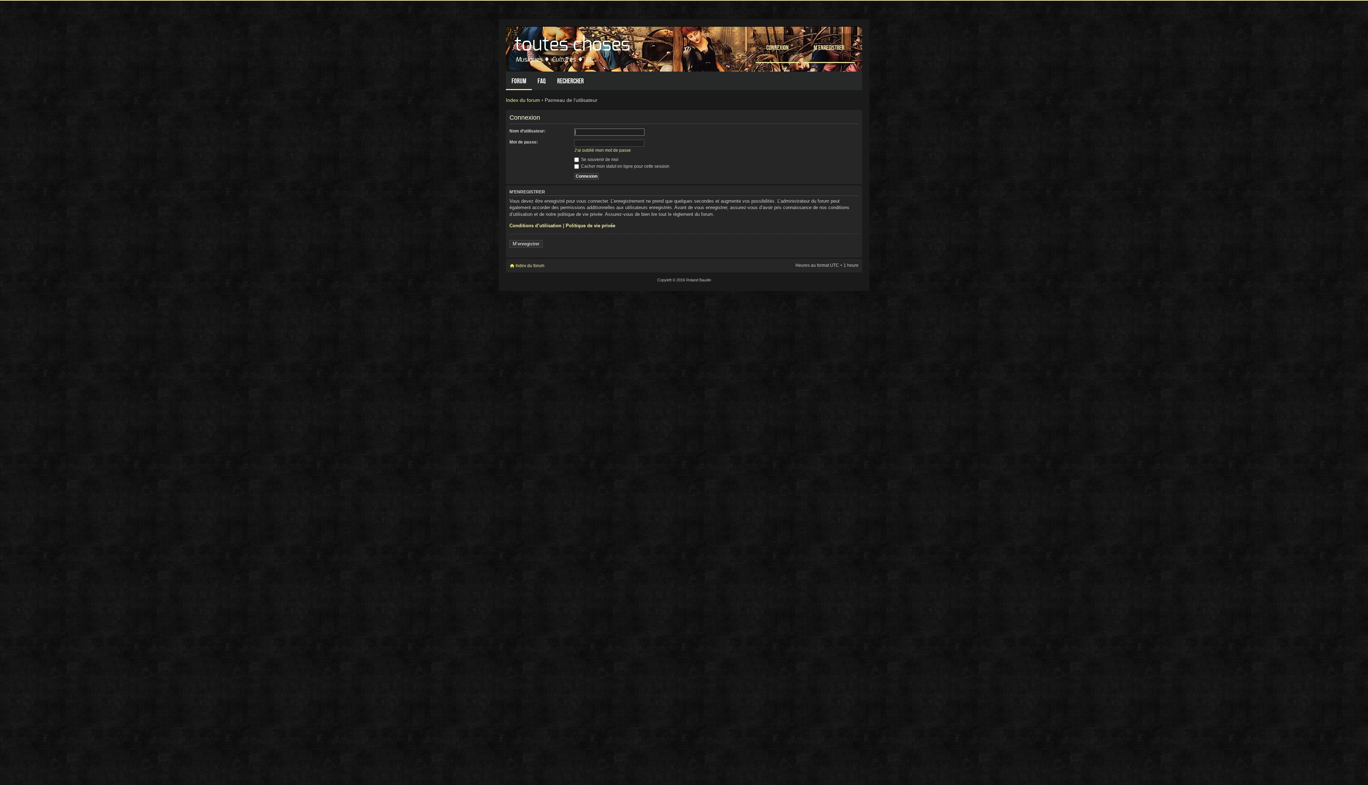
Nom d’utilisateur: (527, 131)
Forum (519, 81)
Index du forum (523, 100)
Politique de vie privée (590, 225)
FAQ (542, 81)
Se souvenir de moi (599, 159)
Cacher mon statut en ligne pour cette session (624, 166)
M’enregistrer (829, 47)
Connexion (777, 47)
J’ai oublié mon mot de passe (602, 150)
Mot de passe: (523, 142)
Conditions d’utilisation (535, 225)
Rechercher (570, 81)
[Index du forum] (573, 47)
